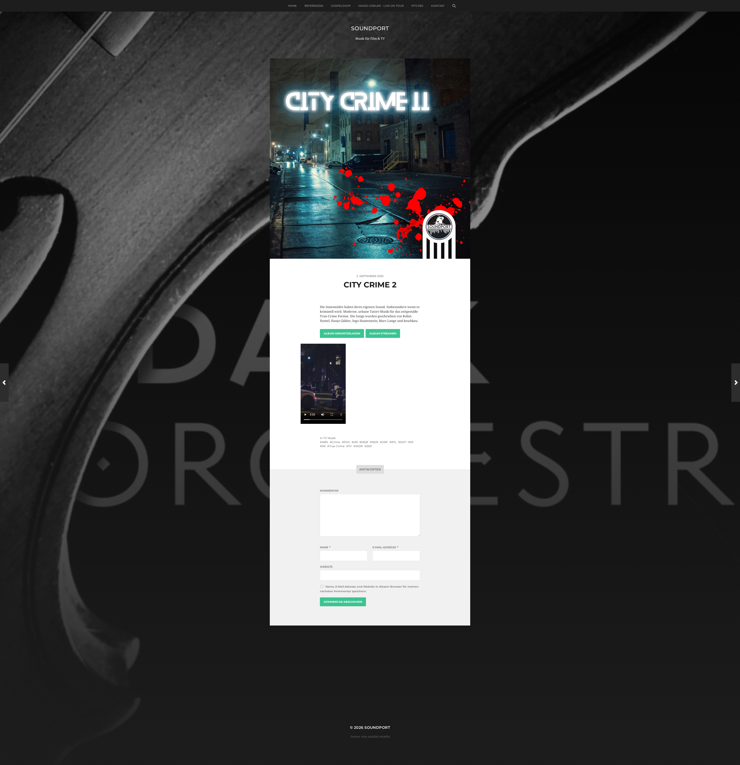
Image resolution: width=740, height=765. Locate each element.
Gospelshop (341, 6)
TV (350, 446)
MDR (364, 442)
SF (412, 442)
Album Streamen (382, 333)
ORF (385, 442)
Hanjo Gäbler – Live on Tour (381, 6)
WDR (359, 446)
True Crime (337, 446)
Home (292, 6)
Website (326, 567)
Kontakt (437, 6)
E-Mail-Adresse (385, 547)
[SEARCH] (454, 6)
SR (323, 446)
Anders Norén (379, 736)
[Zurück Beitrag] (4, 382)
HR (356, 442)
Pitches (417, 6)
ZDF (369, 446)
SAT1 (403, 442)
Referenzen (313, 6)
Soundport (370, 28)
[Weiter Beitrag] (735, 382)
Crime (336, 442)
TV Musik (329, 438)
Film (347, 442)
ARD (325, 442)
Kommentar (329, 490)
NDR (375, 442)
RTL (393, 442)
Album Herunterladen (342, 333)
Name (325, 547)
